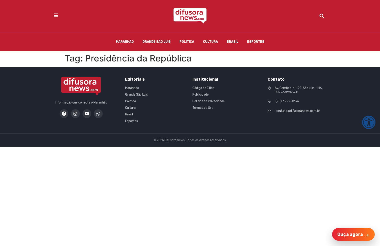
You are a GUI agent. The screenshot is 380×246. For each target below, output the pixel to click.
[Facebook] (64, 113)
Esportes (255, 42)
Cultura (210, 42)
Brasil (232, 42)
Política (186, 42)
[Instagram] (75, 113)
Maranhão (125, 42)
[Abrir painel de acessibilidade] (369, 122)
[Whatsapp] (98, 113)
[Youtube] (86, 113)
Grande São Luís (156, 42)
